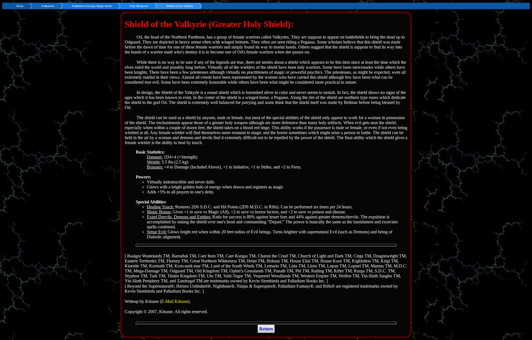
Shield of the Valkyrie (179, 5)
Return (266, 328)
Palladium (48, 5)
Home (20, 5)
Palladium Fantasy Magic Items (92, 5)
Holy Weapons (139, 5)
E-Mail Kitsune (174, 301)
